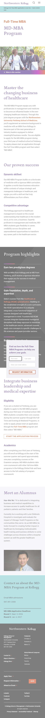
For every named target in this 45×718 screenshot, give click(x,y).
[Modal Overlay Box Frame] (22, 359)
